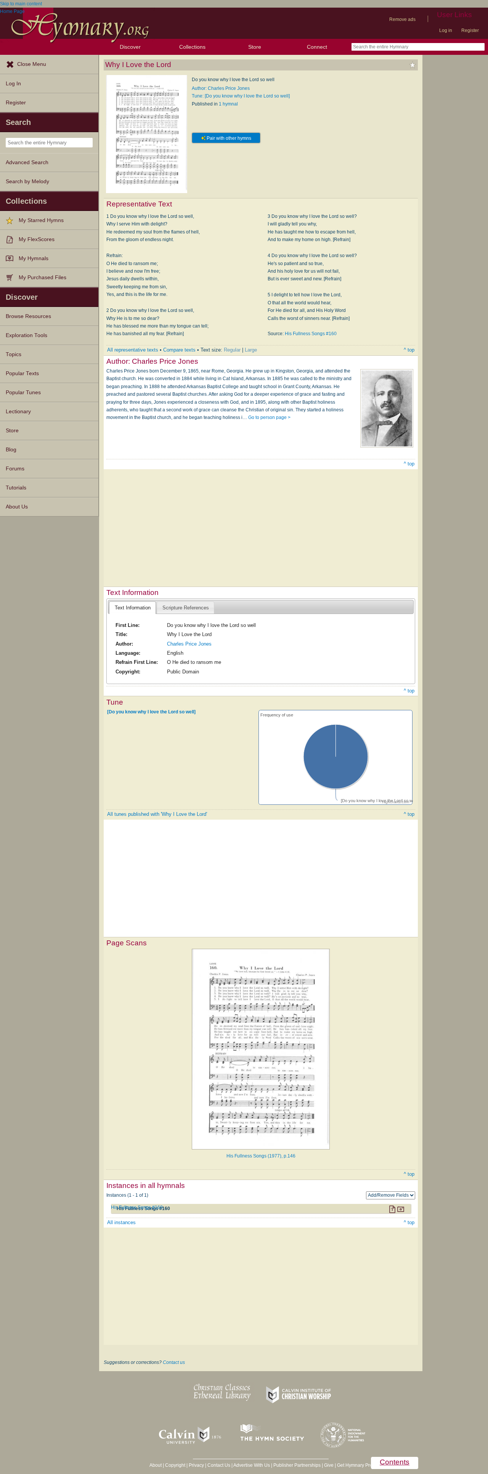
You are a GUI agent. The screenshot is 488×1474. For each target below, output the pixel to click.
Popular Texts (22, 373)
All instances (121, 1222)
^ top (409, 350)
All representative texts (132, 350)
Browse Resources (28, 316)
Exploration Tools (26, 335)
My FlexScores (37, 239)
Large (251, 350)
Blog (11, 449)
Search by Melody (27, 181)
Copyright (175, 1465)
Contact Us (218, 1465)
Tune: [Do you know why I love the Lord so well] (241, 96)
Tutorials (16, 488)
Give (329, 1465)
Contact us (174, 1362)
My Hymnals (33, 258)
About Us (17, 507)
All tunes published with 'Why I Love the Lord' (157, 814)
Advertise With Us (251, 1465)
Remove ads (402, 19)
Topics (13, 354)
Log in (445, 30)
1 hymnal (228, 104)
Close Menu (31, 64)
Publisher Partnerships (297, 1465)
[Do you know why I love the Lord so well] (151, 711)
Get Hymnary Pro (354, 1465)
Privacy (196, 1465)
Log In (13, 83)
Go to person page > (269, 417)
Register (470, 30)
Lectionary (18, 411)
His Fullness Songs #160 (311, 333)
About (155, 1465)
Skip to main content (21, 3)
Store (254, 47)
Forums (15, 469)
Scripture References (185, 608)
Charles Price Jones (189, 644)
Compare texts (179, 350)
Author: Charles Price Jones (221, 88)
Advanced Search (27, 162)
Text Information (133, 608)
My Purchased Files (42, 277)
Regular (232, 350)
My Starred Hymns (41, 220)
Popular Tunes (23, 392)
